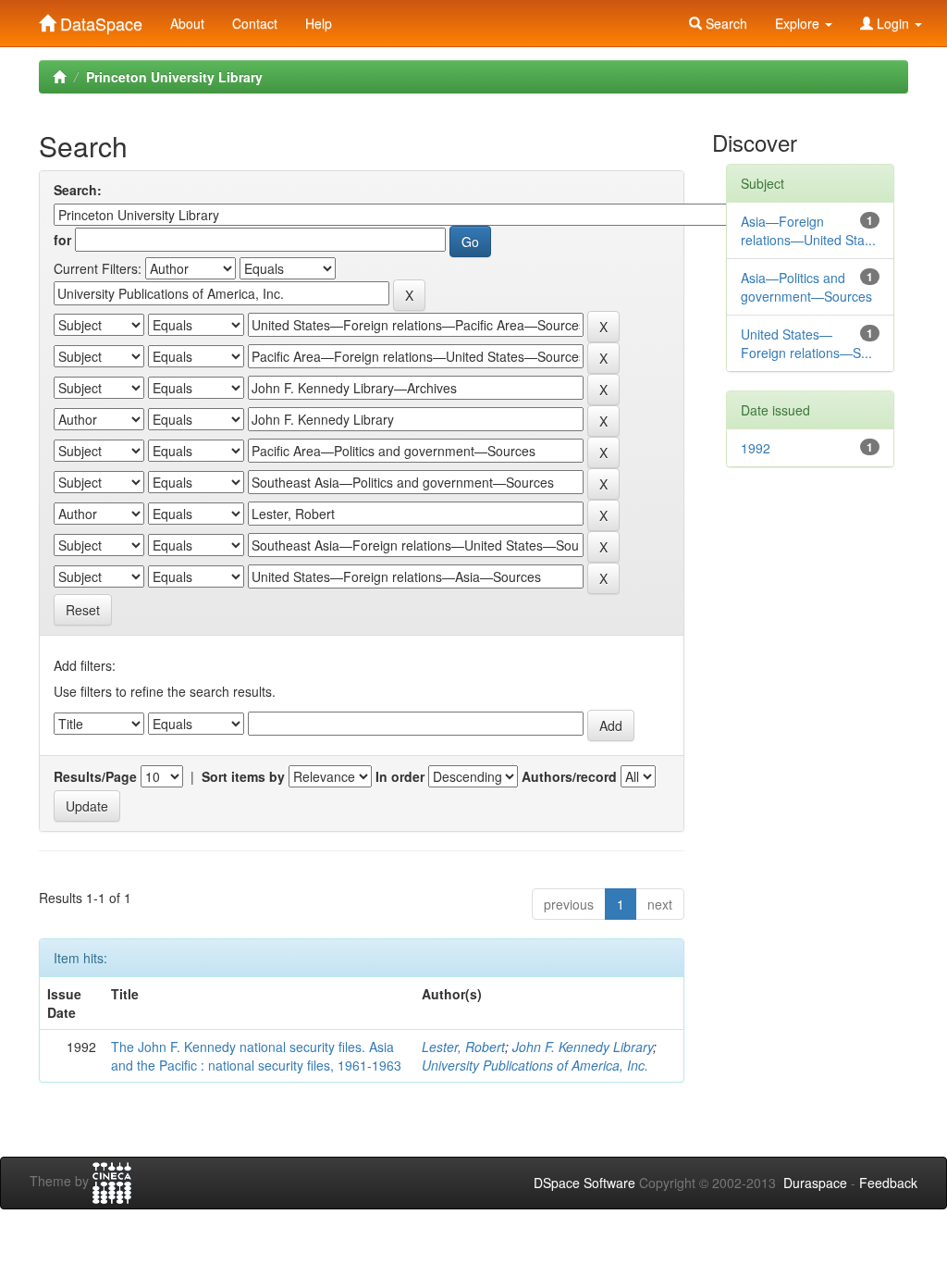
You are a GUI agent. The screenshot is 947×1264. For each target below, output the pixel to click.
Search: (78, 189)
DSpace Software (584, 1182)
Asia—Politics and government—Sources (806, 286)
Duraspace (815, 1182)
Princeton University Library (174, 77)
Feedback (888, 1182)
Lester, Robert (463, 1046)
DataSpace (98, 19)
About (187, 23)
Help (318, 23)
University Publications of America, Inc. (535, 1065)
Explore (799, 23)
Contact (254, 23)
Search (724, 23)
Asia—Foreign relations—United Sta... (808, 230)
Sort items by (243, 776)
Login (893, 23)
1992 (755, 448)
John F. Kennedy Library (582, 1046)
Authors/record (569, 776)
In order (399, 776)
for (62, 239)
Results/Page (95, 776)
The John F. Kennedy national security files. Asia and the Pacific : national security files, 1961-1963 (256, 1055)
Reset (83, 610)
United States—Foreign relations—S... (806, 343)
